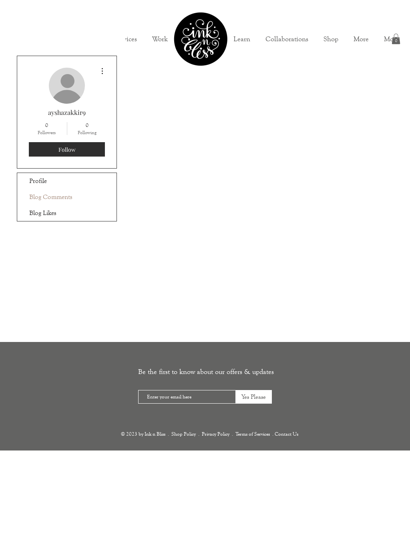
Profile (38, 181)
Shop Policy (183, 434)
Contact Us (286, 434)
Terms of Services (252, 434)
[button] (361, 39)
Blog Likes (42, 213)
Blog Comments (50, 197)
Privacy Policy (215, 434)
